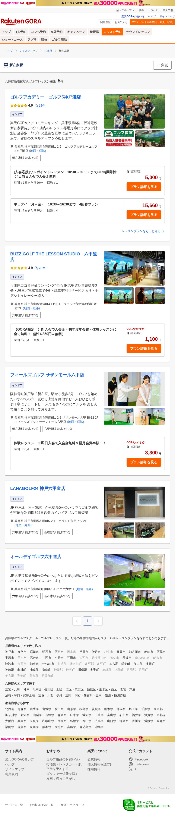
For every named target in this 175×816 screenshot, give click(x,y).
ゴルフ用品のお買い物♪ (63, 759)
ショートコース (12, 39)
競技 (44, 39)
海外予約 (57, 32)
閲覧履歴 (105, 22)
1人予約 (21, 32)
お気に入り (121, 22)
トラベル (153, 10)
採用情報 (94, 769)
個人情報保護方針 (100, 764)
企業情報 (94, 759)
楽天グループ (124, 10)
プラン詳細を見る (144, 187)
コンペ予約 (38, 32)
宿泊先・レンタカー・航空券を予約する (64, 766)
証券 (141, 10)
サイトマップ (167, 16)
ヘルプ (152, 16)
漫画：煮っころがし (60, 778)
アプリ (32, 39)
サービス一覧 (14, 805)
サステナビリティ (73, 805)
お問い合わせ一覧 (42, 805)
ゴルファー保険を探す (62, 773)
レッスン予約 (112, 32)
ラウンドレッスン (138, 32)
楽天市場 (168, 10)
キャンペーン (76, 32)
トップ (6, 32)
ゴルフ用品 (59, 39)
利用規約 (11, 774)
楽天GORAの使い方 (132, 16)
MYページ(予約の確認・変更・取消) (152, 22)
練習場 (94, 32)
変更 (164, 65)
